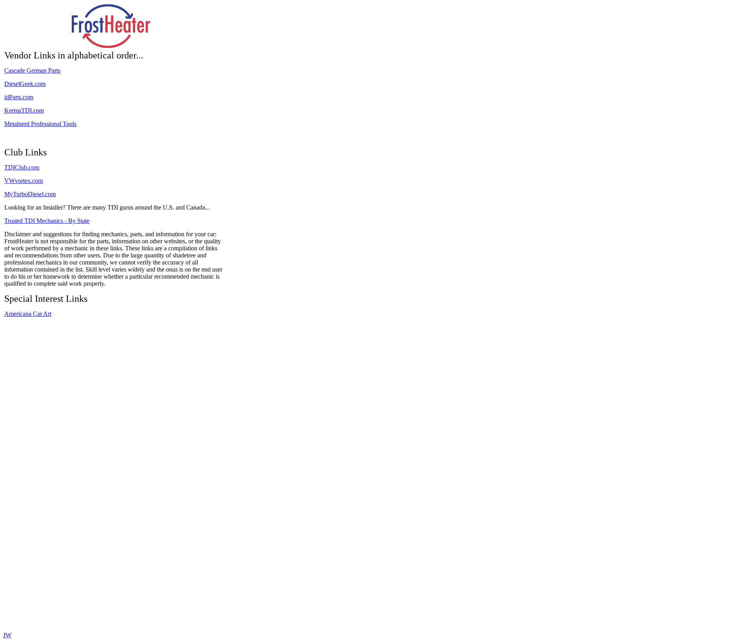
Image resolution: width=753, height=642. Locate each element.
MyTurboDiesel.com (30, 194)
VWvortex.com (23, 180)
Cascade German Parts (32, 70)
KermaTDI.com (24, 110)
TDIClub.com (21, 167)
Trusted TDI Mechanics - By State (46, 220)
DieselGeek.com (24, 83)
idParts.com (18, 97)
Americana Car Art (27, 313)
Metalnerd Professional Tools (40, 123)
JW (7, 635)
